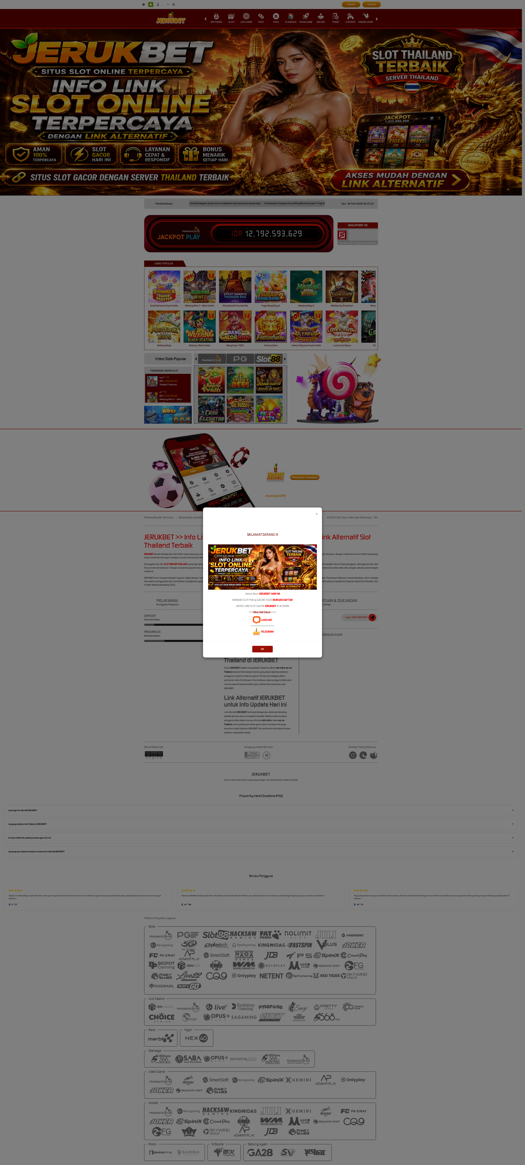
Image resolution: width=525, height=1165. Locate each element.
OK (262, 649)
